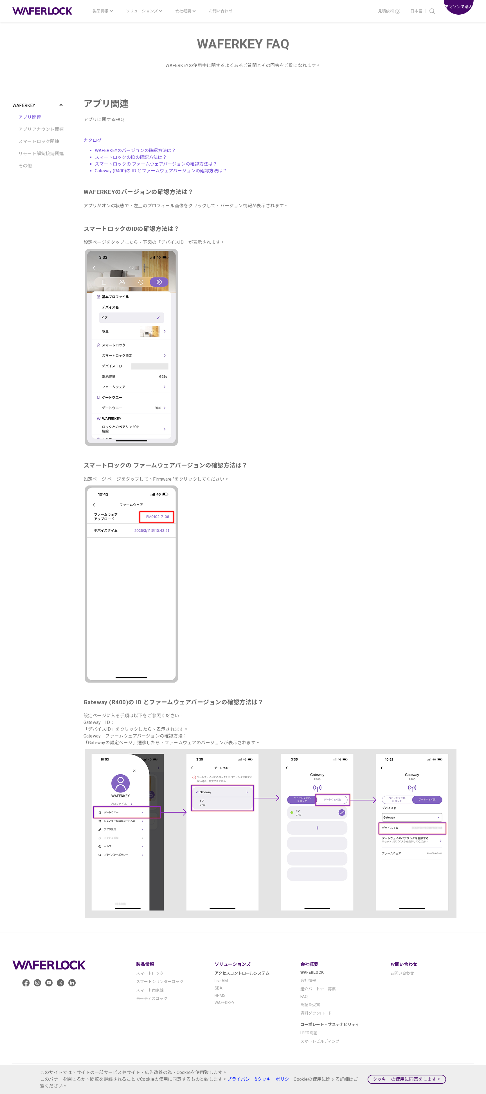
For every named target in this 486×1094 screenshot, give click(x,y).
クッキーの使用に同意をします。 (407, 1079)
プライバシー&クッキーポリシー (260, 1079)
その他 (25, 165)
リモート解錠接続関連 (41, 153)
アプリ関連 (29, 117)
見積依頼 (386, 11)
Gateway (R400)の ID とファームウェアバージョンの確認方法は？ (161, 170)
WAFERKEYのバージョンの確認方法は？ (135, 150)
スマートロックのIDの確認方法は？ (131, 157)
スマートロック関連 (38, 141)
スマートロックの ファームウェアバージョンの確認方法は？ (156, 164)
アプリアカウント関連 (41, 129)
